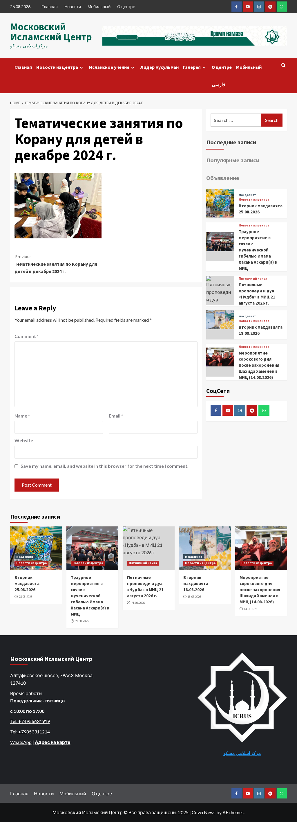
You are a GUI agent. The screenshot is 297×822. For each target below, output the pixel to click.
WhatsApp (21, 742)
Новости (72, 6)
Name (22, 415)
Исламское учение (109, 67)
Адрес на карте (52, 742)
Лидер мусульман (159, 67)
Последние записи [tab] (231, 142)
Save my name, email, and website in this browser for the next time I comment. (105, 466)
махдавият (247, 195)
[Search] (283, 65)
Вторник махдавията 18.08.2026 (195, 583)
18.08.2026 (194, 597)
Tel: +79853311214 (30, 731)
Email (116, 415)
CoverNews (203, 812)
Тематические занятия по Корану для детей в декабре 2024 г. (56, 263)
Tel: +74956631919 (30, 721)
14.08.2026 (250, 609)
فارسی (218, 84)
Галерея (192, 67)
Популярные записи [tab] (232, 160)
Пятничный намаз (253, 278)
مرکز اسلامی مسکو (242, 753)
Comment (27, 336)
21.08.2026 (81, 621)
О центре (126, 6)
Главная (49, 6)
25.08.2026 (25, 597)
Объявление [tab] (222, 177)
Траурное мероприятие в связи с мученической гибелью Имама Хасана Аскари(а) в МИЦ (258, 250)
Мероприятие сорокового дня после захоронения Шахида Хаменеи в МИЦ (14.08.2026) (259, 365)
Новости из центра (57, 67)
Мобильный (99, 6)
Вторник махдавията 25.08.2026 (27, 583)
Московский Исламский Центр (51, 31)
